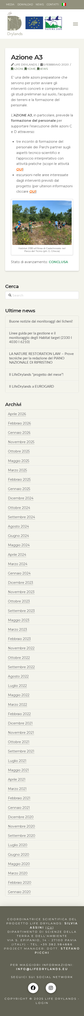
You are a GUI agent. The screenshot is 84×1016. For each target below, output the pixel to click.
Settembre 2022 (21, 667)
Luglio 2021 (17, 761)
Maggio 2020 (19, 864)
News (43, 68)
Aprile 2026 (17, 414)
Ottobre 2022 (19, 658)
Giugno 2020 (18, 854)
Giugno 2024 (18, 536)
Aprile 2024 (17, 555)
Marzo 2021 (17, 789)
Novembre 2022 (21, 648)
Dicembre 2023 (20, 583)
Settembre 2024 (21, 517)
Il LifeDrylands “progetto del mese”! (36, 374)
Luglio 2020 (17, 845)
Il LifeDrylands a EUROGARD (31, 386)
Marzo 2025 (17, 470)
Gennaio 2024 (19, 573)
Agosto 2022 (18, 676)
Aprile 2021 (16, 779)
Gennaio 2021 (19, 808)
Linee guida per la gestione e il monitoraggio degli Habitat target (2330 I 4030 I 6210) (40, 338)
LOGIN (42, 1003)
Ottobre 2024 (19, 508)
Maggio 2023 (18, 620)
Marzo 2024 (17, 564)
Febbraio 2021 (19, 798)
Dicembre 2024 (20, 498)
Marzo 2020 (18, 873)
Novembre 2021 (21, 733)
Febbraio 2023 (19, 639)
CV (49, 927)
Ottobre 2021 (18, 742)
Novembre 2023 (21, 592)
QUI (19, 169)
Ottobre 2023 (19, 601)
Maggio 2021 (18, 770)
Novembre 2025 (21, 442)
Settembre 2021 (21, 751)
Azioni (18, 68)
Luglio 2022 (17, 686)
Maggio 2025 (18, 461)
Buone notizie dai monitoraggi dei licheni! (41, 321)
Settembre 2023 (21, 611)
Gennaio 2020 (19, 892)
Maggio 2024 (19, 545)
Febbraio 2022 (19, 714)
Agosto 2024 (18, 526)
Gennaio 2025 (19, 489)
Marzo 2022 (17, 705)
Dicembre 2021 (20, 723)
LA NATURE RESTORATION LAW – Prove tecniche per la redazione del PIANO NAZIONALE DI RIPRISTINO (41, 358)
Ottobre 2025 (19, 451)
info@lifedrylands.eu (42, 969)
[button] (76, 24)
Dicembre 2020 (21, 817)
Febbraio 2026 (19, 423)
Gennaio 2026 (19, 433)
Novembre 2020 (21, 826)
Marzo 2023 (17, 629)
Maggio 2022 (18, 695)
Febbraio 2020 (19, 882)
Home (31, 68)
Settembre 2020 (21, 836)
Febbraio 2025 (19, 479)
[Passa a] (63, 4)
